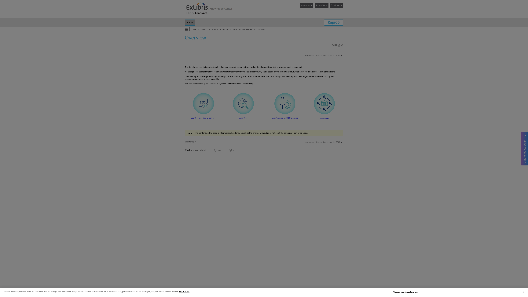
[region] (264, 292)
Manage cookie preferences (405, 292)
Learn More (184, 292)
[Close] (524, 292)
